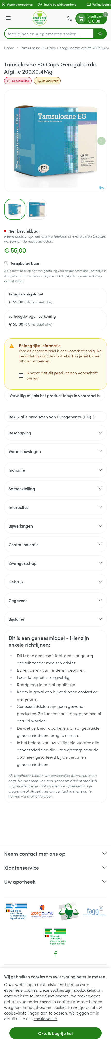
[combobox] (49, 33)
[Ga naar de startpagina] (39, 18)
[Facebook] (55, 954)
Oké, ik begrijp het (55, 1033)
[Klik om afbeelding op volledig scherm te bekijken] (55, 141)
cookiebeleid (45, 1018)
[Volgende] (101, 141)
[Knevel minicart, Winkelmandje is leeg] (81, 18)
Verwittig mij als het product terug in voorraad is (55, 395)
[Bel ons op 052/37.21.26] (69, 18)
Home (9, 47)
